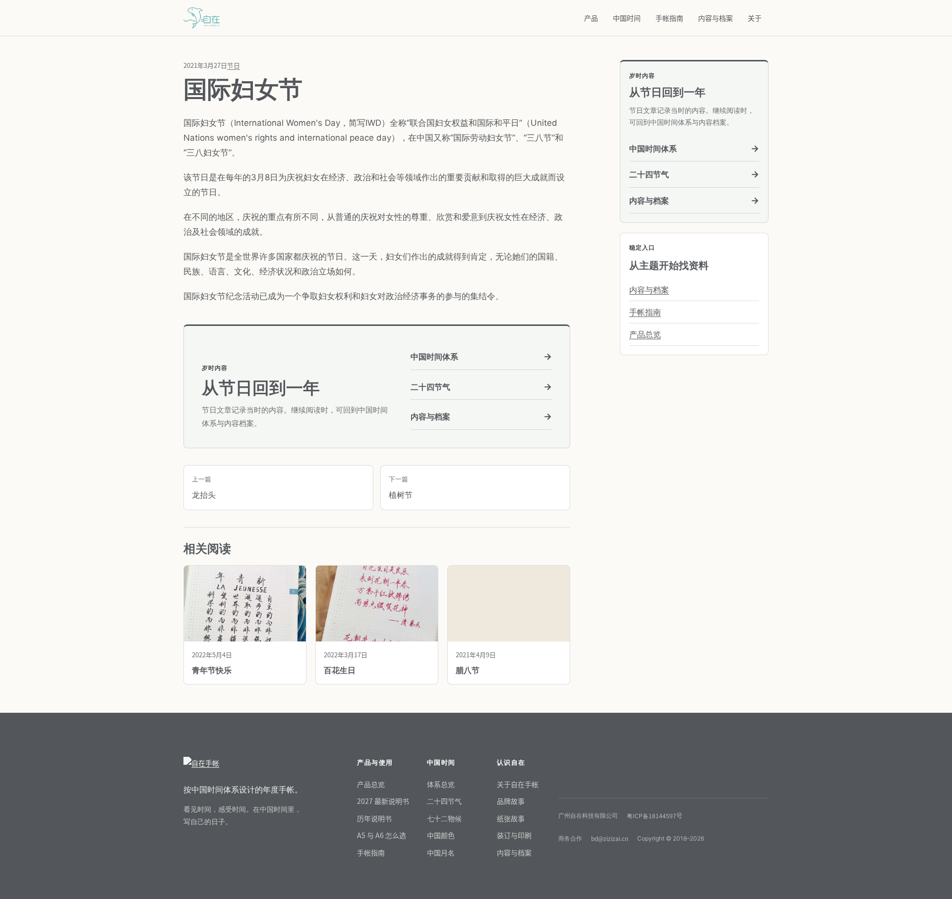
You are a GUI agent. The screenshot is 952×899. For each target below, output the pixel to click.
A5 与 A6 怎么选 (381, 835)
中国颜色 (441, 835)
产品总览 (645, 334)
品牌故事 (511, 801)
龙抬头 (204, 487)
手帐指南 (669, 18)
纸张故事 (511, 818)
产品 (591, 18)
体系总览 (441, 784)
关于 (755, 18)
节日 (233, 65)
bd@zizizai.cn (609, 838)
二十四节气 (481, 386)
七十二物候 (444, 818)
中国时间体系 (481, 356)
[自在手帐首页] (242, 763)
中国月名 (441, 852)
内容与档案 (715, 18)
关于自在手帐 (517, 784)
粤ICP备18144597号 (654, 815)
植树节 (401, 487)
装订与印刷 (514, 835)
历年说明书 (374, 818)
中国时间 (627, 18)
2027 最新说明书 (383, 801)
